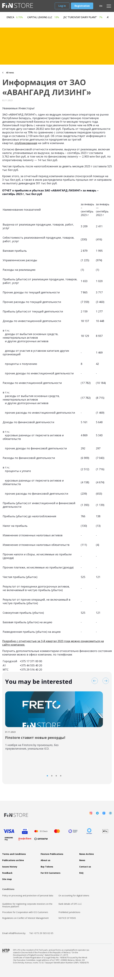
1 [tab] (47, 775)
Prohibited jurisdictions (69, 912)
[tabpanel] (54, 723)
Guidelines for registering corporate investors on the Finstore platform (27, 905)
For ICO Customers (50, 873)
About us (45, 860)
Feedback (7, 873)
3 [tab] (56, 775)
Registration (82, 5)
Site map (7, 879)
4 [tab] (60, 775)
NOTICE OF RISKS (67, 918)
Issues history (9, 866)
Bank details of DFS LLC (70, 904)
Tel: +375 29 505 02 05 (41, 933)
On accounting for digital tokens (73, 895)
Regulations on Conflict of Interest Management (25, 918)
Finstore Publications (52, 854)
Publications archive (13, 860)
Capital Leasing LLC (57, 17)
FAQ (81, 873)
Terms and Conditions (14, 854)
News (82, 860)
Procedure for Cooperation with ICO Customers (25, 912)
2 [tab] (51, 775)
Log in (62, 5)
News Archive (86, 854)
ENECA (28, 17)
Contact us (85, 866)
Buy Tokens (47, 866)
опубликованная (26, 143)
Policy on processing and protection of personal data (27, 895)
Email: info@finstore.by (14, 933)
